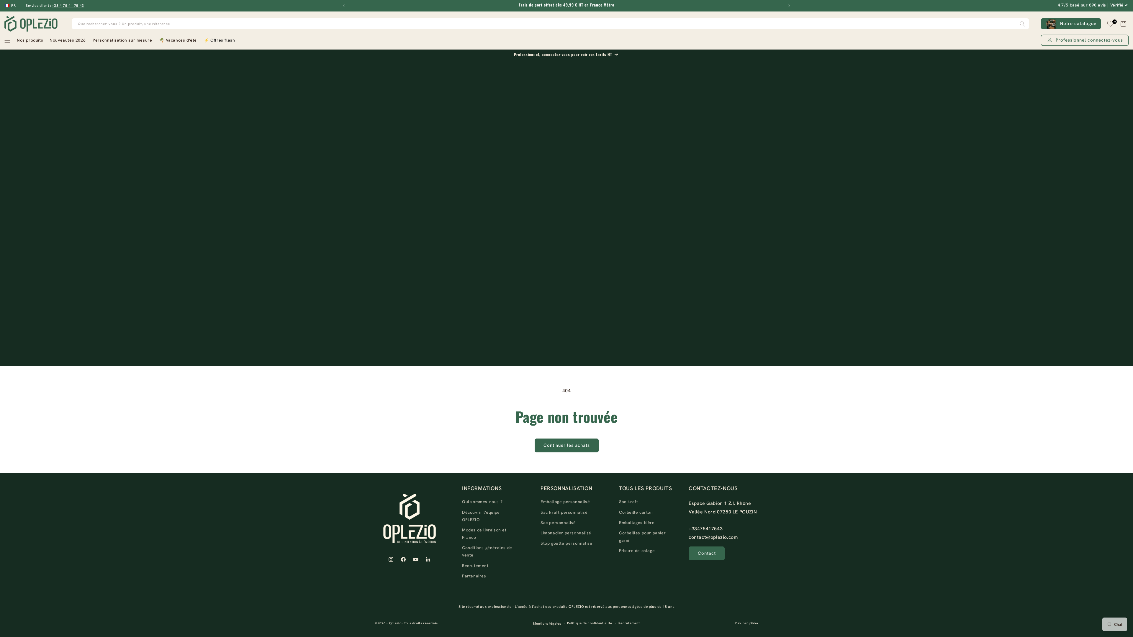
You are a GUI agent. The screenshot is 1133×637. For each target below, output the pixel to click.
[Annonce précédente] (343, 5)
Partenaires (474, 576)
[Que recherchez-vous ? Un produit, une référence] (1022, 23)
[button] (23, 40)
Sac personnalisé (558, 522)
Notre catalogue (1078, 24)
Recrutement (475, 565)
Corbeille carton (636, 512)
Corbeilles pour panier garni (642, 536)
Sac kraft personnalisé (564, 512)
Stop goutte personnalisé (566, 543)
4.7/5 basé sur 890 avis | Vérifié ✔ (1093, 5)
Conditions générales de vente (487, 551)
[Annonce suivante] (789, 5)
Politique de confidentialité (589, 623)
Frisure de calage (637, 550)
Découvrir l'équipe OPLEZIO (481, 516)
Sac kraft (628, 501)
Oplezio (395, 623)
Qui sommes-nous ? (482, 501)
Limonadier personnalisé (566, 533)
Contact (707, 553)
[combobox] (550, 23)
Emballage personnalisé (565, 501)
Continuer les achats (566, 445)
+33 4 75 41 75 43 (68, 5)
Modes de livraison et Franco (484, 533)
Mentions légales (547, 623)
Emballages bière (637, 522)
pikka (754, 623)
